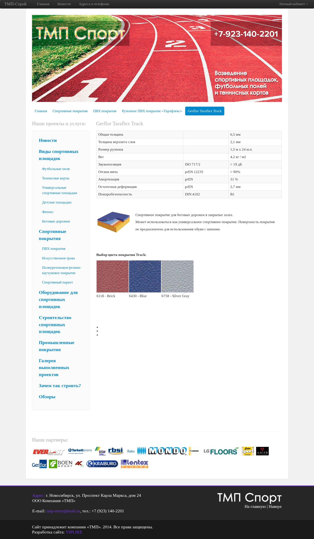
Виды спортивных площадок (58, 155)
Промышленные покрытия (56, 346)
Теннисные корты (55, 178)
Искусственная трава (58, 258)
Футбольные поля (56, 169)
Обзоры (47, 396)
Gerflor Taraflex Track (205, 111)
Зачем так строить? (60, 385)
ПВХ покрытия (104, 111)
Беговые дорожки (56, 221)
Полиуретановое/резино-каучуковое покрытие (61, 270)
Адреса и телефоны (94, 4)
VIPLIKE (74, 532)
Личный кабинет (292, 4)
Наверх (275, 506)
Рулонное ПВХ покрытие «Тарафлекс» (152, 111)
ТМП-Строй (15, 3)
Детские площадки (56, 202)
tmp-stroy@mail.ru (63, 510)
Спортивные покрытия (70, 111)
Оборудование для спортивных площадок (58, 299)
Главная (43, 4)
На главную (255, 506)
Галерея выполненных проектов (54, 367)
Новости (64, 4)
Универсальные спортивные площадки (59, 190)
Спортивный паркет (57, 282)
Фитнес (48, 212)
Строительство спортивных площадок (55, 324)
